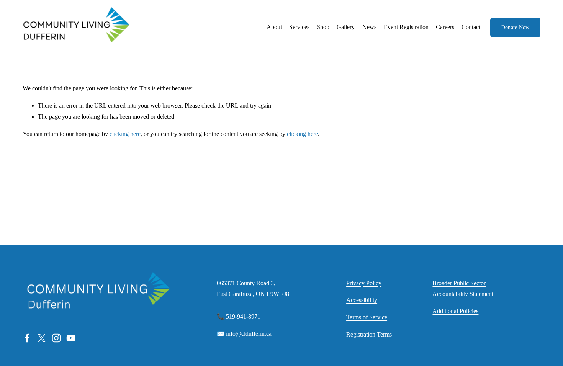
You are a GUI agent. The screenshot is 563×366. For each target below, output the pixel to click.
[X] (41, 338)
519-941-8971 (243, 316)
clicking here (125, 134)
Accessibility (361, 300)
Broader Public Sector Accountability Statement (462, 288)
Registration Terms (369, 334)
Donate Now (515, 27)
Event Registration (406, 27)
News (369, 27)
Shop (323, 27)
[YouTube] (70, 338)
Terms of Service (366, 317)
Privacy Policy (363, 283)
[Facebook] (27, 338)
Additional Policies (455, 311)
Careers (445, 27)
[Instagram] (56, 338)
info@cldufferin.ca (249, 333)
